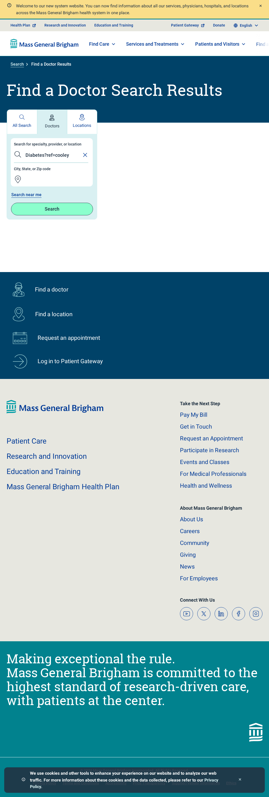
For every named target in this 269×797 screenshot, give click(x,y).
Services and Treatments (152, 44)
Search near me (26, 194)
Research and (47, 456)
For (199, 578)
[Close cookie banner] (240, 780)
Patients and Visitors (217, 44)
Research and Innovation (65, 25)
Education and (44, 471)
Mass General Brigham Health (63, 486)
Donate (219, 25)
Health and (206, 485)
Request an (211, 438)
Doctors (52, 125)
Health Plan (20, 25)
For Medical (213, 474)
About (191, 519)
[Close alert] (259, 6)
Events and (204, 462)
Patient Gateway (185, 25)
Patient (26, 441)
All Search (22, 125)
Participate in (209, 450)
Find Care (99, 44)
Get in (196, 426)
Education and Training (113, 25)
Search (17, 64)
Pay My (193, 414)
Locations (82, 125)
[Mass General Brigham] (45, 43)
